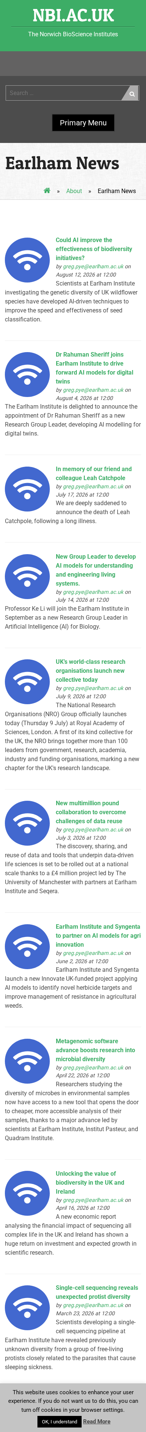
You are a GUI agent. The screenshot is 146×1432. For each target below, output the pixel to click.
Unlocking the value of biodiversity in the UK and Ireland (90, 1182)
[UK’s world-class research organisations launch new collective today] (27, 702)
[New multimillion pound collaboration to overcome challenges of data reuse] (27, 843)
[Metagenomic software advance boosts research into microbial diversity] (27, 1081)
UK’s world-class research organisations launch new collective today (90, 670)
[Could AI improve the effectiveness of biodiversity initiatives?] (27, 280)
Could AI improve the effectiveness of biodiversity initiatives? (94, 249)
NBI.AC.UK (73, 15)
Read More (96, 1421)
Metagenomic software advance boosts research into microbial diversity (95, 1050)
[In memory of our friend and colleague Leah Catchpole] (27, 509)
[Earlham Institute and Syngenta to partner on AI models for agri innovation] (27, 967)
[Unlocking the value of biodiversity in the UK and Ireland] (27, 1213)
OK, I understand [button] (59, 1422)
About (74, 191)
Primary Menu (83, 122)
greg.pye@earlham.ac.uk (93, 266)
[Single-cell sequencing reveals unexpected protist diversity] (27, 1328)
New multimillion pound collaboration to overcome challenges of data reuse (91, 812)
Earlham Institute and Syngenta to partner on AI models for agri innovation (98, 935)
